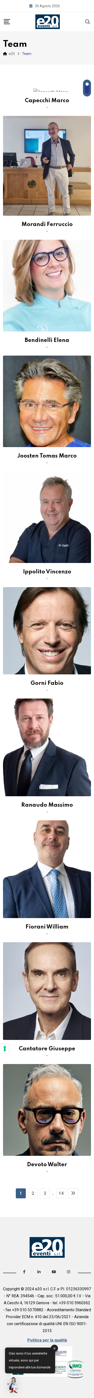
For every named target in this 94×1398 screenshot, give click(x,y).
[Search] (87, 21)
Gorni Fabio (47, 683)
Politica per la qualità (47, 1340)
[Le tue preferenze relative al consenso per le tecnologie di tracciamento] (5, 1048)
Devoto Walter (47, 1164)
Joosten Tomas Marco (47, 456)
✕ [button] (54, 1348)
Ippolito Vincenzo (47, 572)
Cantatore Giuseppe (47, 1049)
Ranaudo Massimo (47, 805)
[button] (13, 1385)
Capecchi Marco (47, 100)
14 (61, 1193)
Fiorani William (47, 927)
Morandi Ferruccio (47, 224)
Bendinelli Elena (47, 340)
